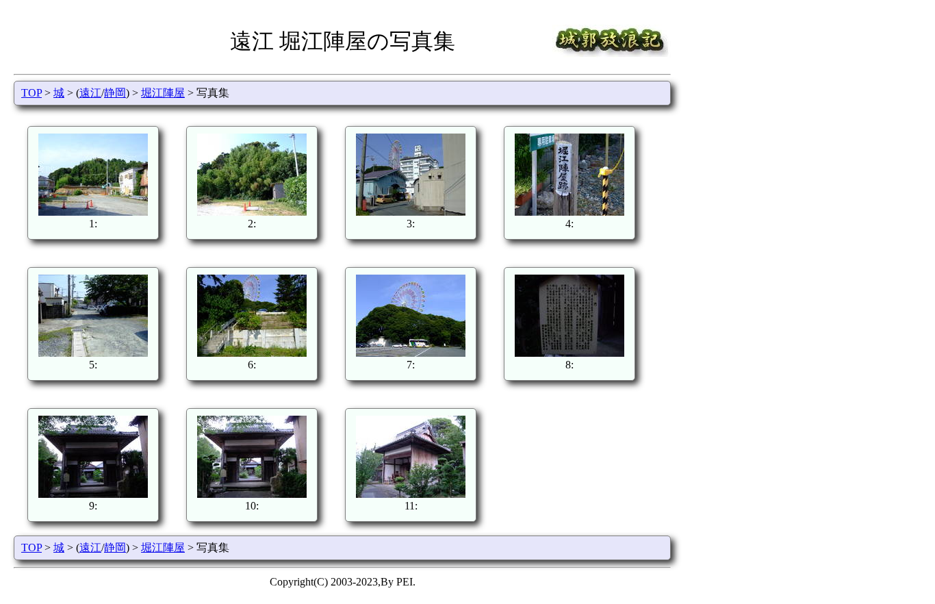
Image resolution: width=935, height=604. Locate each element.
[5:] (93, 353)
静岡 (115, 93)
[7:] (410, 353)
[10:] (252, 494)
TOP (31, 93)
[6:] (252, 353)
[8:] (569, 353)
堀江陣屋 (163, 93)
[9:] (93, 494)
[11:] (410, 494)
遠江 (90, 93)
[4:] (569, 212)
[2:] (252, 212)
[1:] (93, 212)
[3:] (410, 212)
